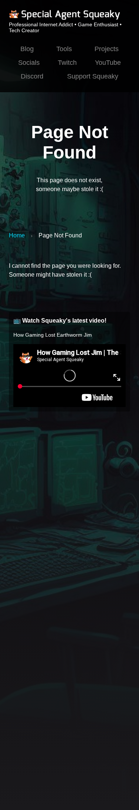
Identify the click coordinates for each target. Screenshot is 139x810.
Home (17, 235)
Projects (107, 49)
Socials (29, 62)
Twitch (67, 62)
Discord (32, 76)
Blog (27, 49)
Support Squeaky (92, 76)
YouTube (108, 62)
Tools (64, 49)
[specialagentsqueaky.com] (64, 18)
